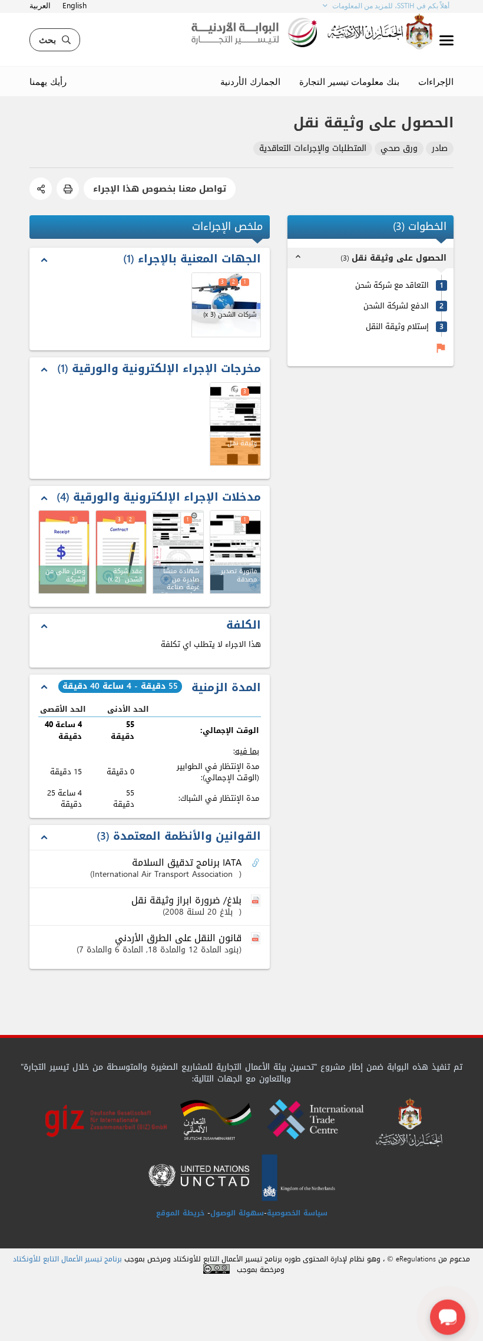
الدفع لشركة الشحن (396, 306)
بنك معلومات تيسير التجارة (349, 81)
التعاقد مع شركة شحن (392, 285)
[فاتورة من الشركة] (64, 552)
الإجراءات (436, 81)
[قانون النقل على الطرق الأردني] (257, 938)
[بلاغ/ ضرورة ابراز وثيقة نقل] (257, 901)
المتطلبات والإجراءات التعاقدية (312, 149)
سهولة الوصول (237, 1213)
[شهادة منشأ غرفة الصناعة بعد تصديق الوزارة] (178, 552)
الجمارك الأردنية (250, 81)
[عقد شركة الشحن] (121, 552)
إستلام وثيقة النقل (397, 326)
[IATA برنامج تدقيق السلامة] (257, 863)
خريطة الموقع (180, 1213)
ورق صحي (399, 149)
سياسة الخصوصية (297, 1213)
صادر (440, 149)
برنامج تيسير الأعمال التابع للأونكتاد (67, 1259)
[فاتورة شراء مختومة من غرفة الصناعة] (235, 552)
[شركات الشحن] (226, 304)
